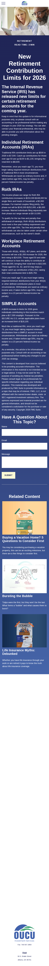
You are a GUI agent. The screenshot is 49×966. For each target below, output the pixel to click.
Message (6, 454)
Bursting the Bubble (17, 596)
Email (4, 440)
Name (4, 426)
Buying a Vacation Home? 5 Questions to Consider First (23, 539)
